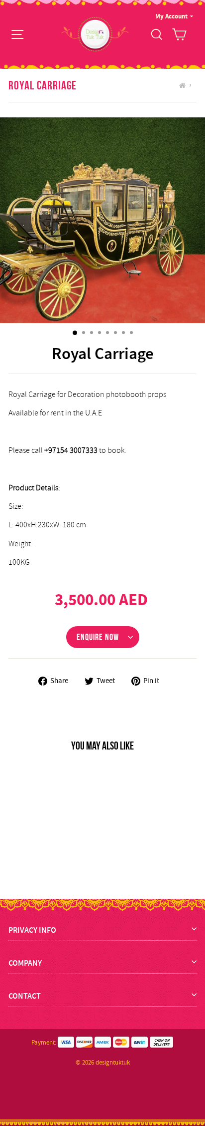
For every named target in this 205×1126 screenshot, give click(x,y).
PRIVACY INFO (32, 930)
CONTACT (24, 996)
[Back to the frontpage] (184, 85)
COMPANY (25, 963)
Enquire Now (98, 637)
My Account (171, 16)
